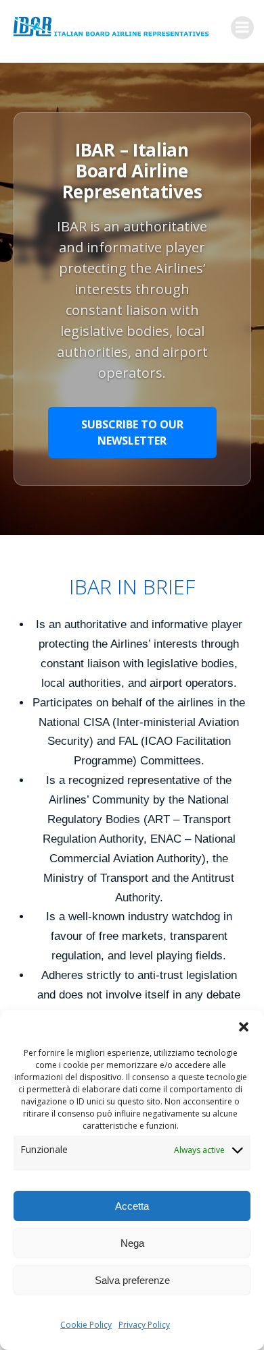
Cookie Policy (86, 1324)
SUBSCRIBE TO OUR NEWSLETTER (132, 432)
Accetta (132, 1206)
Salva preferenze (132, 1280)
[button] (243, 1027)
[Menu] (242, 27)
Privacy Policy (144, 1324)
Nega (132, 1243)
